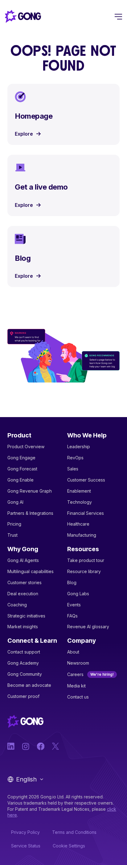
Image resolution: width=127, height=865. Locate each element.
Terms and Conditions (74, 832)
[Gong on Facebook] (40, 746)
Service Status (25, 845)
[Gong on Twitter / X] (55, 746)
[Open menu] (118, 16)
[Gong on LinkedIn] (11, 746)
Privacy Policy (25, 832)
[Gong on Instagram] (26, 746)
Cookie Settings (69, 845)
